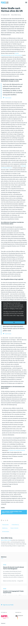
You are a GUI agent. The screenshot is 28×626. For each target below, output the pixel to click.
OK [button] (14, 322)
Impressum (3, 623)
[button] (3, 318)
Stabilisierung (4, 528)
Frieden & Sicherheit (14, 528)
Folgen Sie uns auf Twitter (8, 604)
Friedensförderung (15, 524)
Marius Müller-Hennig (16, 15)
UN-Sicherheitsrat (5, 531)
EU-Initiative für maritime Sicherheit (16, 450)
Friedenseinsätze (5, 524)
